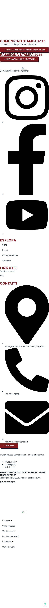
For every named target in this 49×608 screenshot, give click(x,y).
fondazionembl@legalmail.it (23, 591)
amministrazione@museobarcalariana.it (23, 596)
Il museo (6, 520)
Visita (4, 244)
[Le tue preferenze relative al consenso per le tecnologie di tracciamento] (45, 604)
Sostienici (6, 260)
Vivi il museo (7, 531)
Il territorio (6, 541)
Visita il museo (8, 526)
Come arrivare (8, 546)
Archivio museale (7, 271)
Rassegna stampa (10, 255)
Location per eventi (10, 536)
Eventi (5, 250)
